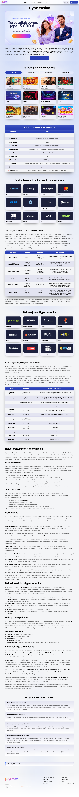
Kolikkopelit (64, 72)
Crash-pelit (47, 72)
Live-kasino (30, 72)
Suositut (13, 72)
